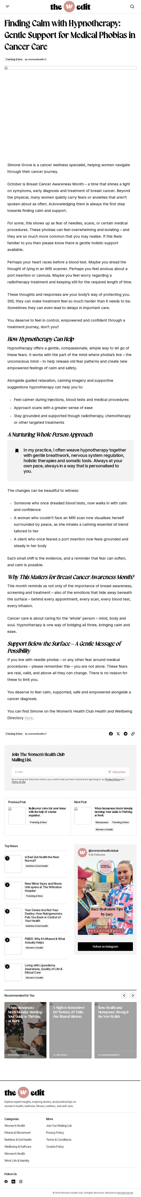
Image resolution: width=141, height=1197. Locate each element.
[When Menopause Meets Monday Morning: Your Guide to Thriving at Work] (103, 816)
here (29, 718)
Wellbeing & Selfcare (17, 1146)
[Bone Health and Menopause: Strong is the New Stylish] (116, 1030)
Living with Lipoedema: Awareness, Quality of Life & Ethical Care (43, 969)
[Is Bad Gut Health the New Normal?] (13, 864)
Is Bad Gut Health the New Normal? (42, 858)
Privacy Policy (112, 779)
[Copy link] (133, 734)
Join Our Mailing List (59, 1125)
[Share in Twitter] (118, 734)
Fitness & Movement (17, 1132)
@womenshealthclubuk (103, 850)
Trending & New (14, 59)
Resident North (125, 1192)
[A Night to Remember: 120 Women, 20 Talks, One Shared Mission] (70, 1030)
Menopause (102, 822)
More (49, 1119)
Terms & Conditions (58, 1139)
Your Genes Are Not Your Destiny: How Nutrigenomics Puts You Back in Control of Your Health (43, 915)
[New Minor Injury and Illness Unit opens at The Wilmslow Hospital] (13, 890)
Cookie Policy (55, 1146)
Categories (11, 1119)
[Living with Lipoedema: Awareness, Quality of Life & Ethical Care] (13, 972)
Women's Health (104, 829)
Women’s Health (14, 1125)
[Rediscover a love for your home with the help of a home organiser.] (37, 816)
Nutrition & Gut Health (37, 866)
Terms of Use (19, 781)
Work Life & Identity (16, 1160)
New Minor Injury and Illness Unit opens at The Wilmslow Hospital (43, 887)
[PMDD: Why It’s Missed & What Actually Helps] (13, 946)
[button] (7, 6)
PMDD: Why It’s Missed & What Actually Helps (45, 940)
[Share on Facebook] (111, 734)
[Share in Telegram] (125, 734)
